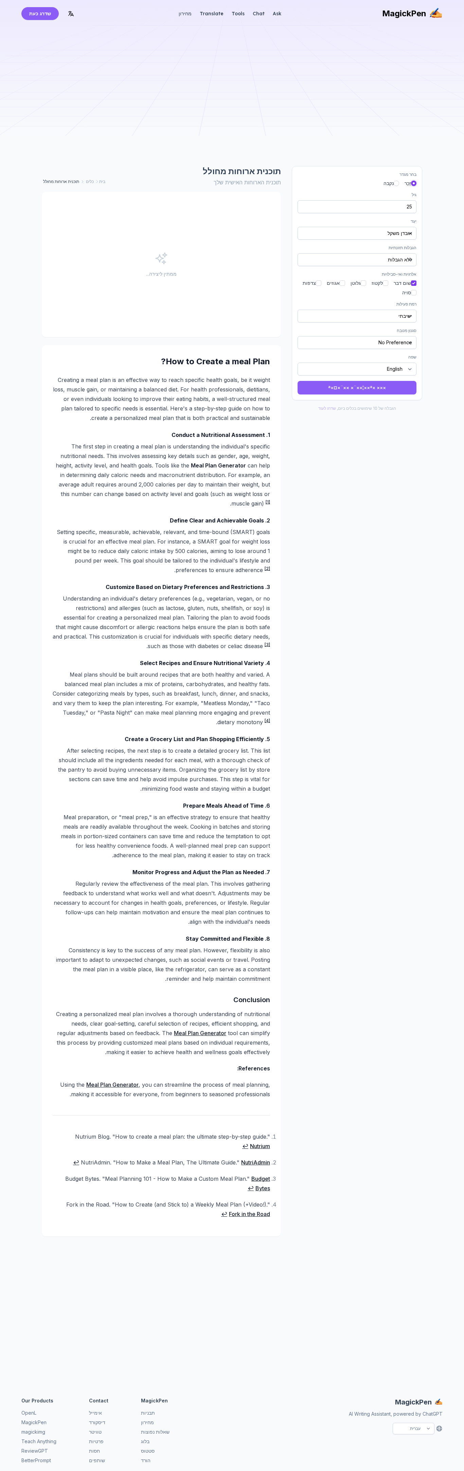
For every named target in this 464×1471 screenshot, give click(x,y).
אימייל (95, 1413)
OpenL (28, 1413)
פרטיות (96, 1441)
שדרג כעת (40, 13)
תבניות (148, 1413)
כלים (90, 181)
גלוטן (356, 283)
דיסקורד (97, 1422)
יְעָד (413, 221)
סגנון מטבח (406, 330)
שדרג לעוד (327, 408)
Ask (277, 14)
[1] (268, 501)
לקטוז (377, 283)
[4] (267, 720)
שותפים (97, 1460)
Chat (259, 14)
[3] (267, 644)
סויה (406, 292)
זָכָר (408, 183)
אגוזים (333, 283)
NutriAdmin (255, 1162)
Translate (212, 14)
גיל (414, 194)
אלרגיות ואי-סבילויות (399, 274)
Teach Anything (38, 1441)
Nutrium (260, 1146)
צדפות (309, 283)
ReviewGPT (34, 1451)
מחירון (185, 14)
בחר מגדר (407, 174)
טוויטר (95, 1432)
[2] (267, 568)
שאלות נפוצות (155, 1432)
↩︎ (245, 1146)
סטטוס (148, 1451)
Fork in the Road (249, 1214)
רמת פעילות (406, 304)
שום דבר (402, 283)
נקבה (388, 183)
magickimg (33, 1432)
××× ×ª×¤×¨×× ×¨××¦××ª (357, 387)
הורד (145, 1460)
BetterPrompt (36, 1460)
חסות (94, 1451)
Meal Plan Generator (200, 1033)
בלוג (145, 1441)
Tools (238, 14)
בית (102, 181)
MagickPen (404, 13)
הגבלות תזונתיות (402, 247)
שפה (412, 357)
